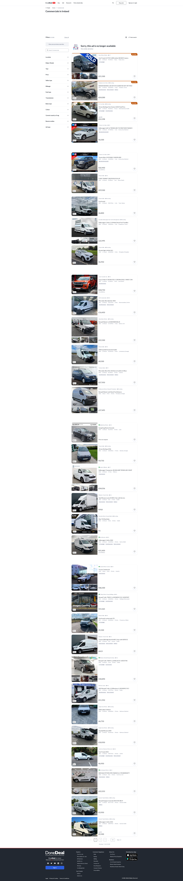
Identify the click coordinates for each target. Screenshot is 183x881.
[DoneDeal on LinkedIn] (58, 863)
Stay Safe (96, 861)
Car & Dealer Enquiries (115, 862)
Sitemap (79, 865)
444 (113, 839)
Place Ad (121, 3)
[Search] (47, 50)
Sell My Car (79, 861)
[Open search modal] (113, 3)
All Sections (80, 858)
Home (53, 7)
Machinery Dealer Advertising (117, 866)
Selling (95, 858)
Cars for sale (80, 854)
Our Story (112, 854)
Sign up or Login (133, 3)
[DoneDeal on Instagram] (61, 863)
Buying (95, 856)
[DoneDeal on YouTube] (55, 863)
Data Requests (97, 865)
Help (95, 854)
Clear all (66, 37)
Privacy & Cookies (53, 878)
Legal (47, 878)
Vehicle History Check (82, 863)
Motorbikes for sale (82, 856)
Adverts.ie (79, 875)
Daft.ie (78, 873)
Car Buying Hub (80, 868)
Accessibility (97, 870)
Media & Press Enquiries (116, 856)
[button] (78, 2)
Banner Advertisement (115, 864)
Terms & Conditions (64, 878)
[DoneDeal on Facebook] (48, 863)
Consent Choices (98, 868)
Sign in (55, 867)
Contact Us (96, 863)
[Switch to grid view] (126, 37)
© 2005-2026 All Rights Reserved (130, 878)
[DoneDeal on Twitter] (51, 863)
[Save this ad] (134, 76)
